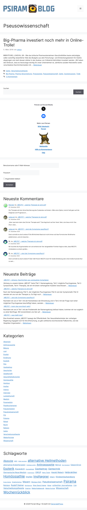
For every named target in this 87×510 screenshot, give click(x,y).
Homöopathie (8, 380)
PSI (4, 415)
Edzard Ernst (76, 465)
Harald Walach (57, 472)
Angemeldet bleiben (12, 179)
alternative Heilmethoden (47, 460)
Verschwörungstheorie (19, 71)
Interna (6, 390)
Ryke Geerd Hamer (39, 485)
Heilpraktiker (71, 472)
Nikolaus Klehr (36, 482)
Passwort (6, 173)
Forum (43, 129)
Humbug (6, 383)
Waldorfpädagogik (38, 488)
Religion (6, 428)
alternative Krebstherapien (14, 465)
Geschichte (7, 370)
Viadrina (28, 488)
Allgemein (7, 342)
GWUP (38, 472)
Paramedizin (8, 402)
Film (4, 364)
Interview (6, 393)
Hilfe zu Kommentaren (43, 149)
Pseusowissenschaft (50, 74)
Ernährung (7, 358)
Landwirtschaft (8, 396)
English (6, 354)
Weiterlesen (37, 65)
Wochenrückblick (16, 492)
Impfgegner (41, 476)
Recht (5, 425)
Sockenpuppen (69, 74)
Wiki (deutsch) (43, 126)
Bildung (6, 348)
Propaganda (37, 74)
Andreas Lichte (31, 465)
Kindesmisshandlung (65, 477)
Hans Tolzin (46, 472)
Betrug (58, 465)
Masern (26, 481)
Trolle (78, 74)
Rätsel (5, 421)
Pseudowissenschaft (11, 412)
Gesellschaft (7, 374)
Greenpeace (30, 472)
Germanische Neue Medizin (14, 472)
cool (4, 351)
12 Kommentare (11, 77)
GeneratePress (57, 504)
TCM (74, 485)
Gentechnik (54, 468)
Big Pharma (10, 74)
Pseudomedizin (9, 409)
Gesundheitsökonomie (11, 377)
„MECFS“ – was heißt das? (13, 315)
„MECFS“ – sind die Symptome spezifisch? (33, 229)
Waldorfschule (8, 437)
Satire (8, 71)
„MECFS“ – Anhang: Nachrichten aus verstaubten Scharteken (26, 280)
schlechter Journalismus (62, 485)
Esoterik (6, 361)
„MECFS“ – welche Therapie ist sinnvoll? (31, 205)
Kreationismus (17, 482)
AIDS (15, 461)
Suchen (6, 88)
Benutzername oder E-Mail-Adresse (16, 165)
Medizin (6, 399)
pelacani (12, 217)
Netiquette (44, 146)
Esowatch (20, 469)
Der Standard (66, 465)
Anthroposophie (9, 345)
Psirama (6, 418)
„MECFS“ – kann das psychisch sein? (16, 306)
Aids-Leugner (22, 461)
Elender (11, 205)
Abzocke (8, 460)
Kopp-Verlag (7, 482)
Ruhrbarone (28, 485)
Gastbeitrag (7, 367)
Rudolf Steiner (17, 485)
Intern (52, 477)
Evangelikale (30, 469)
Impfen (6, 386)
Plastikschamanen (10, 405)
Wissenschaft (8, 441)
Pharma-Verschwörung (23, 74)
